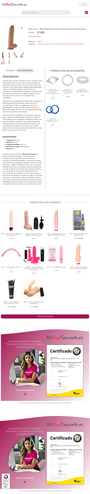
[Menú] (9, 475)
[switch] (6, 487)
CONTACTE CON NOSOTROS (25, 390)
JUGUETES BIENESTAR (68, 44)
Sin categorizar (80, 44)
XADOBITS (67, 403)
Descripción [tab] (10, 70)
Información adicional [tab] (25, 70)
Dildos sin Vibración (55, 44)
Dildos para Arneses (43, 44)
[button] (86, 12)
